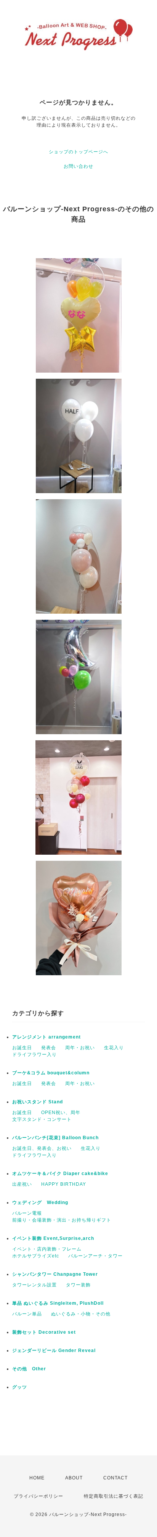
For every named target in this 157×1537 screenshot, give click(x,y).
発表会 (48, 1047)
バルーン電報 (27, 1213)
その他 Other (29, 1368)
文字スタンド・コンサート (42, 1119)
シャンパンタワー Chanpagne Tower (55, 1274)
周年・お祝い (80, 1047)
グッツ (19, 1387)
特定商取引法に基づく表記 (113, 1496)
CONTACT (115, 1478)
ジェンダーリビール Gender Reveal (54, 1350)
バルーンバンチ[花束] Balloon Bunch (55, 1137)
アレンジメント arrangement (46, 1037)
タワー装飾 (78, 1285)
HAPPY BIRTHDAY (63, 1184)
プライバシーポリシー (38, 1496)
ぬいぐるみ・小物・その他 (81, 1314)
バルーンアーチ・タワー (95, 1256)
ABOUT (74, 1478)
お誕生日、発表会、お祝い (42, 1148)
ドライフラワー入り (34, 1054)
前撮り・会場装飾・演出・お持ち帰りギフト (61, 1220)
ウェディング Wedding (40, 1202)
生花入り (114, 1047)
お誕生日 (22, 1047)
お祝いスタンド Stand (37, 1102)
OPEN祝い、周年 (60, 1112)
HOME (37, 1478)
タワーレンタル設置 (34, 1285)
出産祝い (22, 1184)
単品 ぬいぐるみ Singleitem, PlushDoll (58, 1303)
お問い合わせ (78, 166)
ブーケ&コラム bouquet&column (51, 1073)
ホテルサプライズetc (35, 1256)
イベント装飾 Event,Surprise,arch (53, 1238)
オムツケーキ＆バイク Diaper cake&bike (60, 1173)
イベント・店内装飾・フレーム (47, 1249)
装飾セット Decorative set (44, 1332)
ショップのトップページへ (78, 151)
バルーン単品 (27, 1314)
